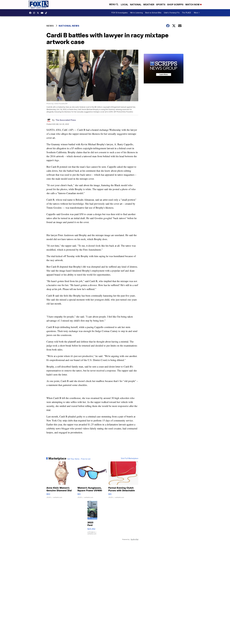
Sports (160, 4)
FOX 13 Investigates (119, 12)
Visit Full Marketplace (129, 458)
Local (124, 4)
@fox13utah (46, 13)
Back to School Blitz (153, 12)
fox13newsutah (31, 13)
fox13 (38, 13)
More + (197, 12)
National (135, 4)
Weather (148, 4)
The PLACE (186, 12)
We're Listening (136, 12)
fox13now (34, 13)
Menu (112, 4)
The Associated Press (66, 120)
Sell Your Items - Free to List (78, 459)
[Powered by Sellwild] (134, 539)
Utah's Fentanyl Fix (172, 12)
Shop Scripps (175, 4)
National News (69, 25)
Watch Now (192, 4)
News (50, 25)
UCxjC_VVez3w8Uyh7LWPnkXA (43, 13)
